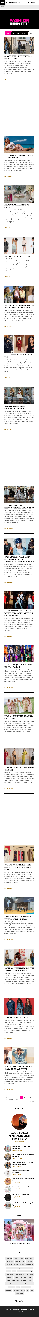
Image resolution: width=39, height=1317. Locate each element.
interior (16, 1277)
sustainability (9, 1290)
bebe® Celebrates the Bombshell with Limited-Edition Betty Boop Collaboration (19, 613)
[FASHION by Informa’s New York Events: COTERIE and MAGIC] (19, 914)
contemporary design (19, 1264)
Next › (11, 1100)
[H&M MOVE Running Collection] (19, 253)
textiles (23, 1290)
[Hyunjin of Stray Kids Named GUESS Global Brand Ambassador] (19, 1064)
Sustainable (16, 1290)
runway (17, 1283)
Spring (18, 1287)
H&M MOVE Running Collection (18, 256)
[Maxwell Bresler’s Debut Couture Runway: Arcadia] (19, 403)
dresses (8, 1271)
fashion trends (29, 1274)
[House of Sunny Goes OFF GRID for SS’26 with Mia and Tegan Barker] (19, 302)
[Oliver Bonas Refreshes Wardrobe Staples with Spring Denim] (19, 965)
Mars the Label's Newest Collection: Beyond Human (19, 1135)
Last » (18, 1100)
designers (19, 1268)
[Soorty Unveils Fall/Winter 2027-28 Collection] (19, 53)
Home (8, 33)
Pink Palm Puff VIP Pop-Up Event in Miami (19, 1243)
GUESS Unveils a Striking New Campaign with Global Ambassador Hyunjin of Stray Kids (19, 559)
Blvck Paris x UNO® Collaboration (23, 1195)
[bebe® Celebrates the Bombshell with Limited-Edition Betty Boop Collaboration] (19, 608)
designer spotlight (28, 1268)
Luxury (8, 1280)
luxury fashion (15, 1280)
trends (32, 1290)
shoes (31, 1283)
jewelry (30, 1277)
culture (8, 1268)
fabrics (14, 1271)
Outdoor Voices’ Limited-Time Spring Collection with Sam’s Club (17, 867)
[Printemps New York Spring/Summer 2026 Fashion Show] (19, 503)
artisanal (21, 1258)
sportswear (11, 1287)
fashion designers (19, 1274)
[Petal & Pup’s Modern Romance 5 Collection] (19, 713)
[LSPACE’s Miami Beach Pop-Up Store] (19, 202)
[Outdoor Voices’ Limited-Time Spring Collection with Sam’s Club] (19, 862)
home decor (10, 1277)
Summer (28, 1287)
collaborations (10, 1261)
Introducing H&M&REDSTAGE (17, 1017)
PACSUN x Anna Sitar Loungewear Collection (23, 2)
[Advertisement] (19, 108)
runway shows (24, 1283)
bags (26, 1258)
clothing (32, 1258)
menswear (23, 1280)
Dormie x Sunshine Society (20, 1187)
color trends (9, 1264)
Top (27, 1290)
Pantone (30, 1280)
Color (23, 1261)
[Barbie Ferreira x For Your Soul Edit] (19, 352)
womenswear (19, 1293)
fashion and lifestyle (28, 1271)
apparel (15, 1258)
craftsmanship (29, 1264)
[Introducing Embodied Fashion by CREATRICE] (19, 765)
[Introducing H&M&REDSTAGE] (19, 1015)
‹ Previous (8, 1096)
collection (18, 1261)
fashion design (9, 1274)
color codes (29, 1261)
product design (9, 1283)
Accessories (9, 1258)
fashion (19, 1271)
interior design (23, 1277)
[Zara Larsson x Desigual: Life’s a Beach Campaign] (19, 152)
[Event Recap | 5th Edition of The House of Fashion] (19, 662)
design (13, 1268)
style (23, 1287)
